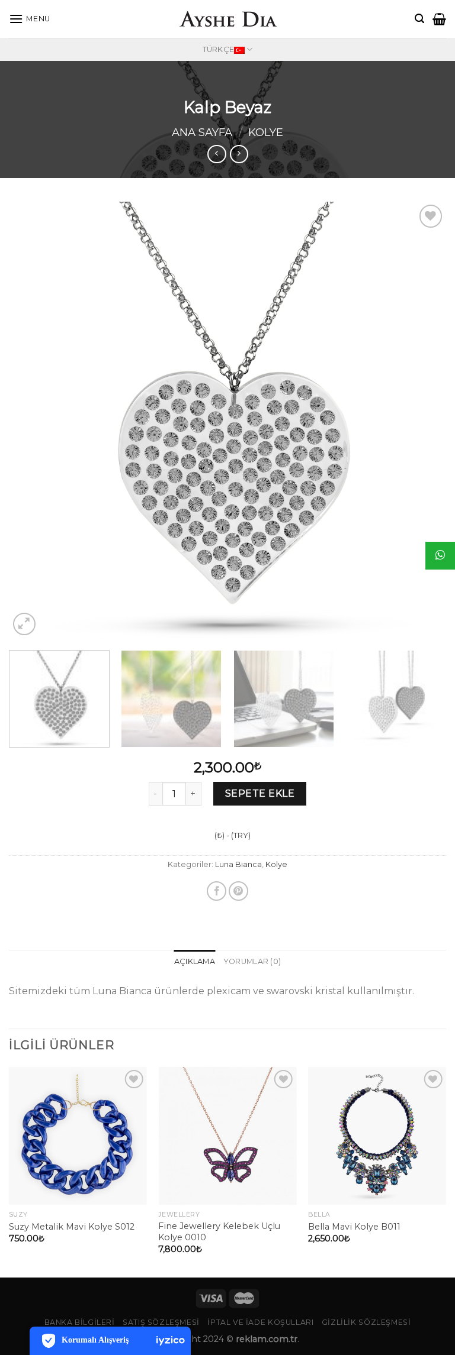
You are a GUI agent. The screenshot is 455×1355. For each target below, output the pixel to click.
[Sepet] (439, 19)
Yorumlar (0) (252, 961)
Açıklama (194, 961)
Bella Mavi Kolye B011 (354, 1226)
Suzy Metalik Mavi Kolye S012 (71, 1226)
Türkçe (219, 49)
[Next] (422, 420)
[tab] (194, 962)
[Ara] (419, 18)
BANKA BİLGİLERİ (79, 1322)
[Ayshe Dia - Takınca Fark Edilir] (227, 19)
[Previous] (32, 420)
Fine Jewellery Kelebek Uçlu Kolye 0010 (219, 1232)
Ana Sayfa (202, 132)
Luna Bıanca (238, 864)
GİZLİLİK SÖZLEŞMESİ (366, 1322)
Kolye (265, 132)
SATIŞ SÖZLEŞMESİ (161, 1322)
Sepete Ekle (259, 793)
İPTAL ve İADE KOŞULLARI (260, 1322)
